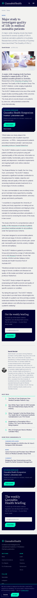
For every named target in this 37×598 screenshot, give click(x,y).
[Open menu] (33, 3)
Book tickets (7, 129)
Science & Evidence (7, 560)
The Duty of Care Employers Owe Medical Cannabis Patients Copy (19, 399)
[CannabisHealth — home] (12, 3)
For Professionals (6, 566)
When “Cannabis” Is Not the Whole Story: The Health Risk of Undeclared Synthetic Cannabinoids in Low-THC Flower (21, 415)
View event (9, 125)
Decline (5, 594)
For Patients (5, 563)
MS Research (11, 255)
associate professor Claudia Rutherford (15, 145)
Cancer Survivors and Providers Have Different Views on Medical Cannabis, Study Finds (20, 452)
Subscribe (10, 336)
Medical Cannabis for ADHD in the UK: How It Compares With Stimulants (19, 444)
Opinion (22, 560)
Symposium (23, 566)
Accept (15, 594)
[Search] (29, 3)
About (21, 569)
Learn (21, 556)
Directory (22, 563)
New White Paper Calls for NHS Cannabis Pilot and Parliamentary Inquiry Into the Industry (21, 406)
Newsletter (5, 577)
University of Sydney (21, 81)
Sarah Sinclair (6, 47)
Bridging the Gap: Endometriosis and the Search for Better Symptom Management (18, 461)
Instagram (4, 580)
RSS (3, 583)
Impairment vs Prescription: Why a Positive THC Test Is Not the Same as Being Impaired (20, 423)
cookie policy (24, 590)
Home (3, 10)
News (3, 556)
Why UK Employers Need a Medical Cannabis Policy (20, 430)
